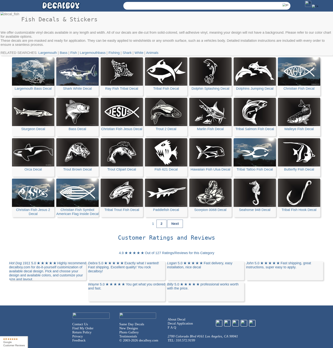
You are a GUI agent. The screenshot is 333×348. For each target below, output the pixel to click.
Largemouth (47, 53)
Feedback (79, 340)
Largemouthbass (93, 53)
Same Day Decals (131, 324)
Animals (152, 53)
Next (175, 224)
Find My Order (82, 328)
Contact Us (80, 324)
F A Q (172, 327)
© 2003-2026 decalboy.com (138, 340)
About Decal (176, 319)
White (139, 53)
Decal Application (180, 323)
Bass (63, 53)
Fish (73, 53)
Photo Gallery (129, 332)
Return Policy (82, 332)
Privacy (77, 336)
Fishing (114, 53)
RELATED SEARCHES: (19, 53)
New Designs (128, 328)
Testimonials (128, 336)
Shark (127, 53)
